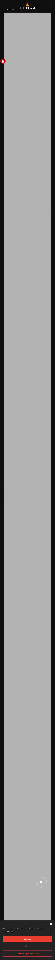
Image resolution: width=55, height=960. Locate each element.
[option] (27, 479)
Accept (27, 939)
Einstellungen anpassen (27, 953)
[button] (51, 923)
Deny (27, 946)
